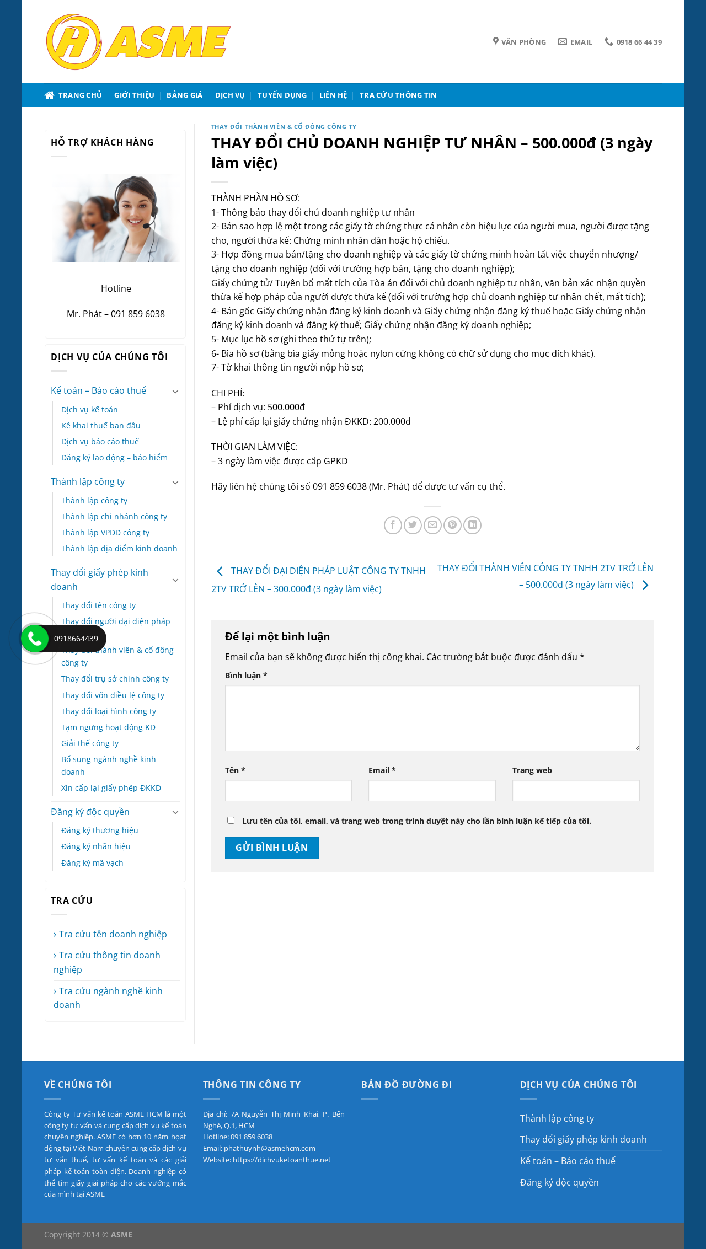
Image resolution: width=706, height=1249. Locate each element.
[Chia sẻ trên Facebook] (393, 525)
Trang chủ (78, 95)
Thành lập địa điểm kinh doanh (119, 548)
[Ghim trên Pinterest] (452, 525)
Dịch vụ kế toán (89, 409)
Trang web (532, 770)
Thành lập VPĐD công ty (105, 532)
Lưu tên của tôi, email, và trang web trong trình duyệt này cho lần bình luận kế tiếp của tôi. (416, 821)
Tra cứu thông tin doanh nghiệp (107, 962)
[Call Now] (35, 638)
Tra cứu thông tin (398, 95)
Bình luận (246, 675)
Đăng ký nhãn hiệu (96, 846)
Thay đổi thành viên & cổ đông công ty (117, 656)
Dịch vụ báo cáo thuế (100, 441)
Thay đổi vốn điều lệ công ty (112, 695)
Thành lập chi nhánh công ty (114, 516)
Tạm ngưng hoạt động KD (108, 727)
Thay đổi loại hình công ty (108, 711)
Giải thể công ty (90, 743)
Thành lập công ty (88, 481)
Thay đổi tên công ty (98, 605)
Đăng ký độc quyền (90, 812)
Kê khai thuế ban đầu (101, 425)
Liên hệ (333, 95)
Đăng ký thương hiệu (99, 830)
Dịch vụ (230, 95)
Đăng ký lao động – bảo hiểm (114, 457)
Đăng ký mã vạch (92, 862)
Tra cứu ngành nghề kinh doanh (108, 998)
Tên (235, 770)
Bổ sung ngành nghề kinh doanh (108, 765)
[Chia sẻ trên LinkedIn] (472, 525)
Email (382, 770)
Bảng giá (184, 95)
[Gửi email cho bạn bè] (433, 525)
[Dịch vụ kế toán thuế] (138, 41)
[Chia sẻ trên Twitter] (413, 525)
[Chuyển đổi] (175, 391)
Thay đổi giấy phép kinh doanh (99, 579)
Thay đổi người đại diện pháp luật (115, 627)
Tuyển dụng (282, 95)
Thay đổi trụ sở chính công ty (115, 678)
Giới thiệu (134, 95)
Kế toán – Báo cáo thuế (98, 390)
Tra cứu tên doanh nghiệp (113, 934)
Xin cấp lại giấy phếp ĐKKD (111, 787)
